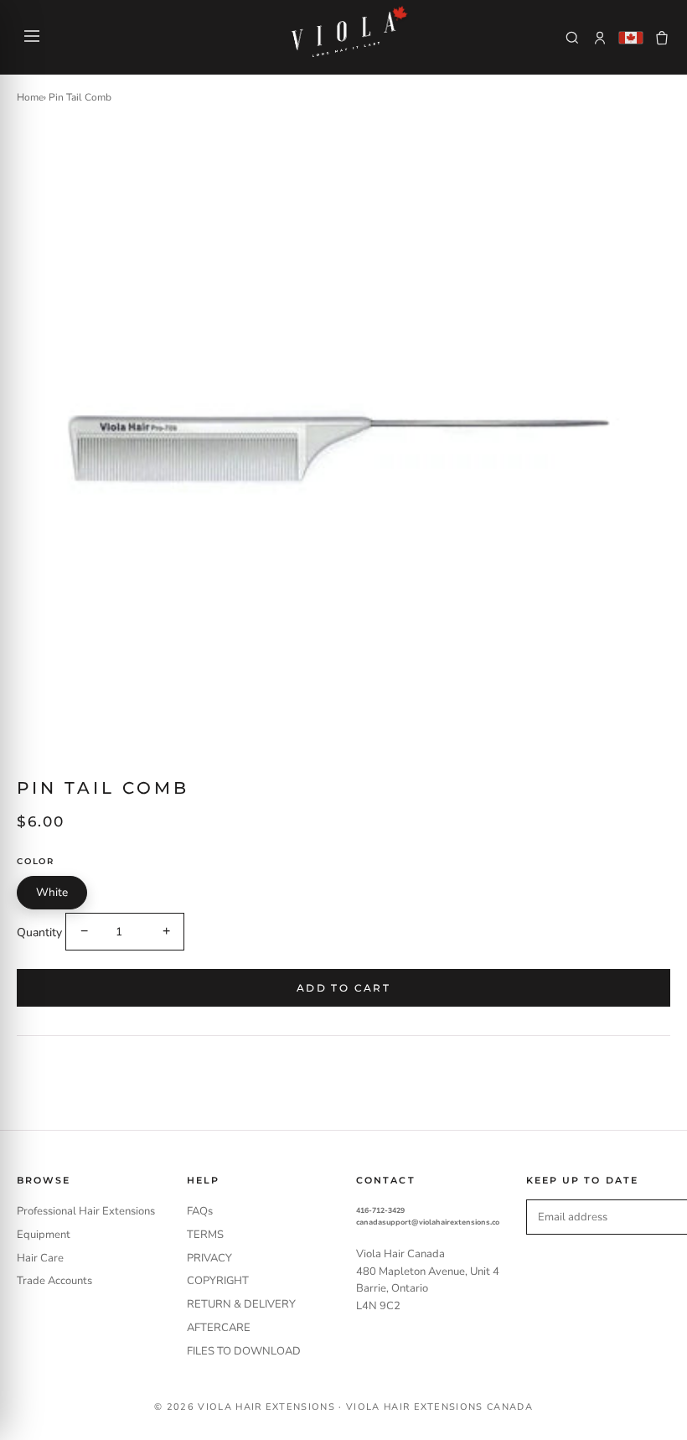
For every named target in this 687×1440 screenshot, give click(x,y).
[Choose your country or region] (631, 38)
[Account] (599, 37)
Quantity (39, 932)
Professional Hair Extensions (86, 1211)
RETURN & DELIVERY (241, 1304)
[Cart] (661, 37)
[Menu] (32, 37)
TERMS (205, 1234)
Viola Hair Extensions (266, 1407)
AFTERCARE (219, 1327)
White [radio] (52, 892)
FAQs (200, 1211)
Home (30, 97)
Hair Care (40, 1258)
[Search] (572, 37)
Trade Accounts (54, 1280)
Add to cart (343, 988)
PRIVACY (209, 1258)
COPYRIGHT (218, 1280)
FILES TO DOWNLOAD (244, 1351)
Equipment (43, 1234)
